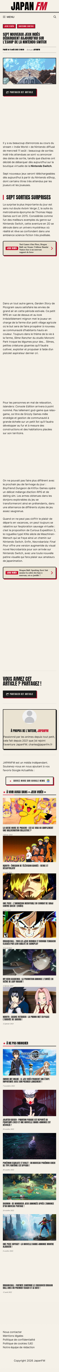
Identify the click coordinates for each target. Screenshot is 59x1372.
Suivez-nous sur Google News (29, 780)
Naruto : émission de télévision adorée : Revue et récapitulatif (25, 867)
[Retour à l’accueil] (29, 5)
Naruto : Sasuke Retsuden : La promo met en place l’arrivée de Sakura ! (26, 1018)
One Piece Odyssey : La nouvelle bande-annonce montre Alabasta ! (28, 1245)
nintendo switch (26, 26)
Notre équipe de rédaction (19, 1347)
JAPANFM (42, 731)
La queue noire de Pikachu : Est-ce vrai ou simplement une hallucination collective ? (28, 829)
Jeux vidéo (9, 26)
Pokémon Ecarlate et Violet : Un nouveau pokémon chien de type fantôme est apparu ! (29, 1164)
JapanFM (39, 1360)
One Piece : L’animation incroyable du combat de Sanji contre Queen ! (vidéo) (28, 904)
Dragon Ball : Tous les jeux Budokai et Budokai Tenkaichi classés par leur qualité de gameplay (29, 942)
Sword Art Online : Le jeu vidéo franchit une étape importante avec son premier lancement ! (26, 1080)
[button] (55, 17)
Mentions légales (13, 1335)
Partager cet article (21, 92)
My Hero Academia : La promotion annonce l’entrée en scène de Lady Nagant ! (28, 980)
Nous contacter (12, 1331)
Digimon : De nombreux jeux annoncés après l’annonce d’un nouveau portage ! (28, 1204)
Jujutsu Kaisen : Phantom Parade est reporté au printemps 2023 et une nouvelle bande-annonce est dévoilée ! (27, 1122)
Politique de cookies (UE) (18, 1343)
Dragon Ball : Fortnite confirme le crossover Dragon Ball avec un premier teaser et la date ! (28, 1286)
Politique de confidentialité (19, 1339)
